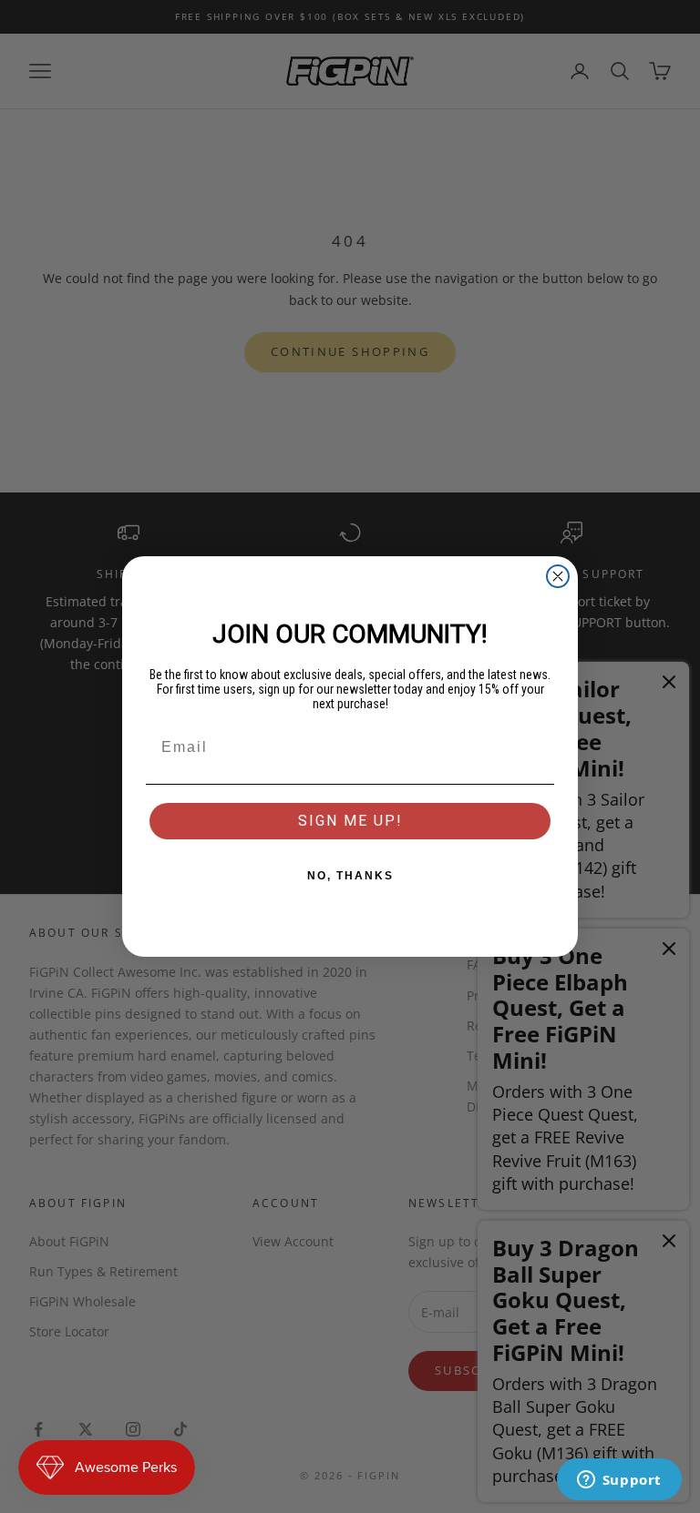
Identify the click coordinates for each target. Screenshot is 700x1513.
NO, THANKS (350, 875)
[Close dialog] (558, 576)
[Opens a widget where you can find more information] (619, 1481)
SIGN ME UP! (350, 820)
